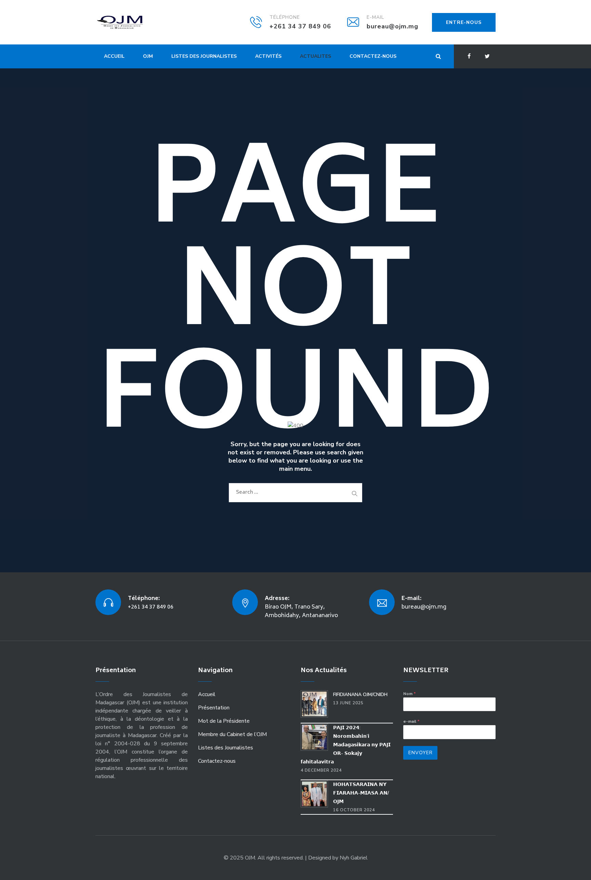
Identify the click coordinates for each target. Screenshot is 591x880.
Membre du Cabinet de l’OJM (232, 734)
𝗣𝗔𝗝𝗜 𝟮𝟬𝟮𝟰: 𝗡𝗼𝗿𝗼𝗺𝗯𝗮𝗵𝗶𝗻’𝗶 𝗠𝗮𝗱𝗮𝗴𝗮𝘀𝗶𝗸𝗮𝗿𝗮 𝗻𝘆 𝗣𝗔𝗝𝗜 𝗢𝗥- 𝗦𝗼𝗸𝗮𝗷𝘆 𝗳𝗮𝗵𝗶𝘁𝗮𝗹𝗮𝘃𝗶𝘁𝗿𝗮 (346, 744)
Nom (409, 693)
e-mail (411, 721)
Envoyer (420, 752)
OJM (148, 56)
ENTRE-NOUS (464, 22)
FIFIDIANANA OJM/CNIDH (360, 694)
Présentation (213, 707)
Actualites (315, 56)
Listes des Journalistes (204, 56)
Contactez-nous (373, 56)
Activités (268, 56)
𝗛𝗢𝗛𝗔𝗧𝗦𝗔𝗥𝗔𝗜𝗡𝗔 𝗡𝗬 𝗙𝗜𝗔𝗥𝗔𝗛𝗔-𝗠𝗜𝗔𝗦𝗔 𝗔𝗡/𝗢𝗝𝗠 (361, 793)
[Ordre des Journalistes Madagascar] (130, 22)
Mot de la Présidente (224, 721)
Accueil (114, 56)
